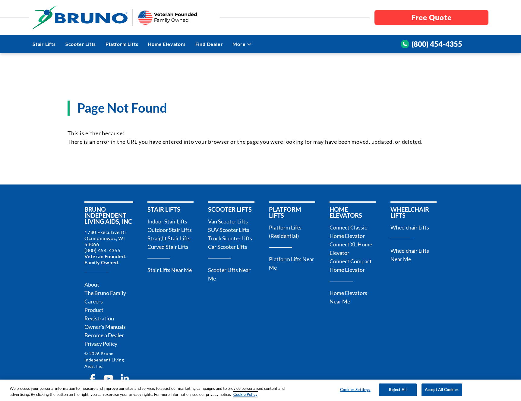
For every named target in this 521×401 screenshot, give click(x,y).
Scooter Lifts (80, 44)
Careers (93, 301)
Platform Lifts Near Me (291, 263)
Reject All (398, 389)
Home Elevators (166, 44)
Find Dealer (209, 44)
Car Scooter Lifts (227, 246)
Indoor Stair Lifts (167, 221)
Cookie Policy (245, 394)
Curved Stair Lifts (167, 246)
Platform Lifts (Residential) (285, 231)
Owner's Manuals (105, 326)
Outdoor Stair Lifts (169, 229)
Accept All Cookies (442, 389)
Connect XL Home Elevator (351, 248)
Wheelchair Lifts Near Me (409, 254)
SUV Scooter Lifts (228, 229)
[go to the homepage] (80, 17)
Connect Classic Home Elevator (348, 231)
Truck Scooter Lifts (230, 238)
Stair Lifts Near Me (169, 270)
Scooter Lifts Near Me (229, 274)
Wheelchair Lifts (409, 227)
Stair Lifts (44, 44)
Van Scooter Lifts (228, 221)
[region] (260, 390)
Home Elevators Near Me (348, 297)
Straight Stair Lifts (169, 238)
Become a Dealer (104, 335)
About (91, 284)
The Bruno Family (105, 293)
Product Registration (99, 314)
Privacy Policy (100, 343)
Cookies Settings (355, 389)
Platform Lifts (122, 44)
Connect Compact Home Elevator (351, 265)
